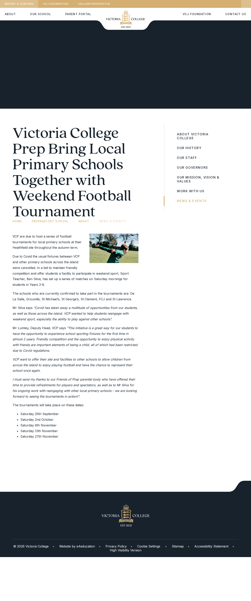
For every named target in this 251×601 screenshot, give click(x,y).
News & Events (112, 221)
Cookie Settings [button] (148, 546)
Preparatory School (50, 221)
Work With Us (190, 191)
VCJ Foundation (55, 3)
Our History (189, 148)
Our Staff (187, 158)
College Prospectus (94, 3)
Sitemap (178, 546)
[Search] (246, 4)
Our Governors (192, 167)
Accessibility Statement (211, 546)
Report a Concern (19, 3)
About (83, 221)
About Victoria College (192, 136)
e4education (85, 546)
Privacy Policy (116, 546)
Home (17, 221)
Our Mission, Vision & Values (198, 179)
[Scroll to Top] (240, 486)
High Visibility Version (125, 550)
